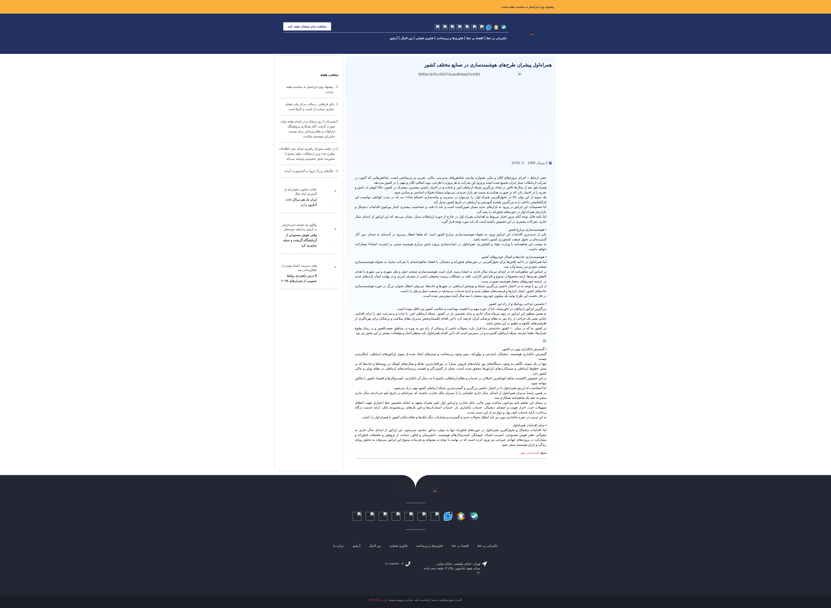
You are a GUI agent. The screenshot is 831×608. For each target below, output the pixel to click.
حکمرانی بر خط (496, 38)
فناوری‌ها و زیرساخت (449, 38)
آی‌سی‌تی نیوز (529, 452)
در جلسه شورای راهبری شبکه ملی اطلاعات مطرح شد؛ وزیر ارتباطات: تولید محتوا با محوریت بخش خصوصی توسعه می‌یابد (307, 153)
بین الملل (406, 38)
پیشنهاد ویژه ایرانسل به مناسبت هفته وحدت (527, 6)
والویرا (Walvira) (378, 600)
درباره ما (338, 545)
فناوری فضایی (424, 38)
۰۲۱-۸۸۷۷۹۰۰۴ (393, 563)
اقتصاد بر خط (474, 38)
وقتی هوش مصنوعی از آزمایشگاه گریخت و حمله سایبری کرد (300, 240)
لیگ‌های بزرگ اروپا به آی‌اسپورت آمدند (308, 171)
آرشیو (394, 38)
